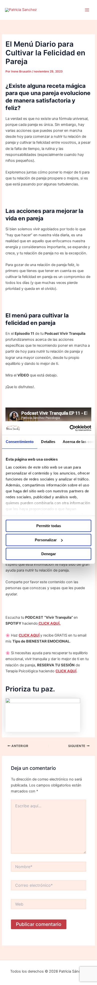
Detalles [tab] (48, 442)
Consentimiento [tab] (20, 442)
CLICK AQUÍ (29, 635)
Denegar (48, 554)
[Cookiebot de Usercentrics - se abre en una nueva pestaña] (69, 428)
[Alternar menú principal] (87, 10)
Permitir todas (48, 526)
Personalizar (46, 540)
